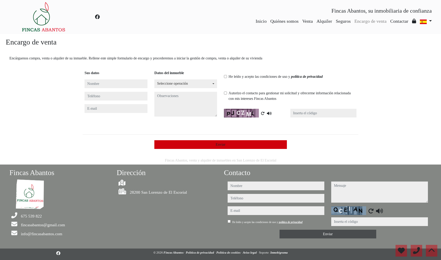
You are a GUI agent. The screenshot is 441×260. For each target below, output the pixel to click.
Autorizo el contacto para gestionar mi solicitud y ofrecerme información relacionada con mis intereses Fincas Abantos (290, 96)
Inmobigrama (279, 252)
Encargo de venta (370, 21)
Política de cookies (228, 252)
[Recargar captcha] (263, 113)
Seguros (343, 21)
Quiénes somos (284, 21)
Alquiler (324, 21)
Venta (307, 21)
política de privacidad (307, 76)
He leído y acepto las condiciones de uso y (276, 76)
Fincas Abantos (174, 252)
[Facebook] (97, 17)
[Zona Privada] (414, 21)
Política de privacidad (200, 252)
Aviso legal (250, 252)
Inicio (261, 21)
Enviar (220, 144)
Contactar (399, 21)
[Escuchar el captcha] (269, 113)
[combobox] (185, 83)
